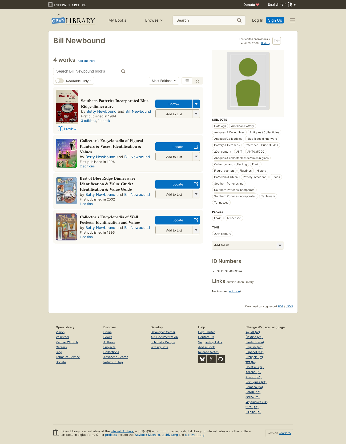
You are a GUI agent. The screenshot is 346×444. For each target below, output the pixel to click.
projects (111, 434)
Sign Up (275, 20)
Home (107, 332)
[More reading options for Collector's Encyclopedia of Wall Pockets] (196, 230)
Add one (234, 291)
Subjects (109, 347)
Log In (257, 20)
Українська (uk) (256, 402)
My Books (117, 20)
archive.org (170, 434)
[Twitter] (211, 359)
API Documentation (164, 337)
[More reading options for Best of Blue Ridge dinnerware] (196, 194)
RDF (280, 306)
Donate (251, 5)
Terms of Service (68, 357)
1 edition (86, 204)
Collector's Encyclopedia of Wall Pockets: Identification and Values (110, 219)
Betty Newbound (102, 111)
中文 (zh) (251, 407)
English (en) (253, 347)
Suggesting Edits (210, 342)
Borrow (174, 104)
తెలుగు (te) (252, 397)
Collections (111, 352)
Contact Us (206, 337)
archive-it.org (195, 434)
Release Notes (208, 352)
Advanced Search (115, 357)
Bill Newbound (138, 111)
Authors (109, 342)
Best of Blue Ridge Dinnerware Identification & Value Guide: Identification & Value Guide (107, 183)
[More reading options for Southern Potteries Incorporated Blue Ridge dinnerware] (196, 113)
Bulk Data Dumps (163, 342)
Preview (70, 129)
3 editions (88, 121)
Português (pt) (255, 382)
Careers (61, 347)
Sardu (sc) (252, 392)
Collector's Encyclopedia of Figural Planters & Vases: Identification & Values (111, 146)
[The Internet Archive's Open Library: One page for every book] (73, 20)
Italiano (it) (253, 372)
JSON (289, 306)
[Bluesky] (202, 359)
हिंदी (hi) (250, 362)
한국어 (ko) (253, 377)
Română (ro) (254, 387)
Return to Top (113, 362)
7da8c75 (285, 433)
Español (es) (254, 352)
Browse (151, 20)
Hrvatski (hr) (254, 367)
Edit (277, 41)
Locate (178, 147)
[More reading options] (196, 104)
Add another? (86, 60)
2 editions (87, 166)
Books (107, 337)
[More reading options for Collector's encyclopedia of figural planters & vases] (196, 156)
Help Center (206, 332)
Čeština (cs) (254, 337)
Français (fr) (254, 357)
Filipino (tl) (253, 412)
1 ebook (104, 121)
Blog (59, 352)
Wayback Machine (147, 434)
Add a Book (206, 347)
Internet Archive (122, 431)
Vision (60, 332)
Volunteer (62, 337)
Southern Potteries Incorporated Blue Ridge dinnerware (115, 103)
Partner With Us (67, 342)
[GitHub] (221, 359)
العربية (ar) (252, 332)
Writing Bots (159, 347)
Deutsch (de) (254, 342)
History (265, 43)
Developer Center (163, 332)
